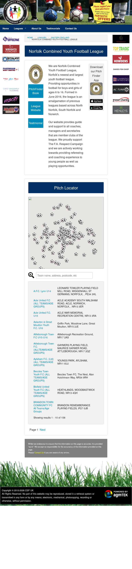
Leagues (41, 37)
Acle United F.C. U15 (42, 314)
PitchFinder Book (36, 91)
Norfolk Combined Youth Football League (54, 39)
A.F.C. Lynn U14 (42, 291)
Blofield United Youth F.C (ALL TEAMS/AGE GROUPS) (42, 391)
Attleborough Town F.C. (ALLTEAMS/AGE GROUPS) (44, 348)
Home (30, 37)
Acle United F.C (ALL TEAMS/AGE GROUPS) (43, 303)
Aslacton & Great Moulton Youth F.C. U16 (43, 325)
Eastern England (60, 37)
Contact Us (39, 452)
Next (42, 430)
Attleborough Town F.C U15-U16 (44, 335)
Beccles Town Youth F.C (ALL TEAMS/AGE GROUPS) (42, 376)
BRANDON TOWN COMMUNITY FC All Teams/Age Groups (43, 406)
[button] (83, 236)
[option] (114, 494)
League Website (36, 108)
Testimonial (36, 123)
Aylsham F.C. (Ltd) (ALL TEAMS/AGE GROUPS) (44, 362)
